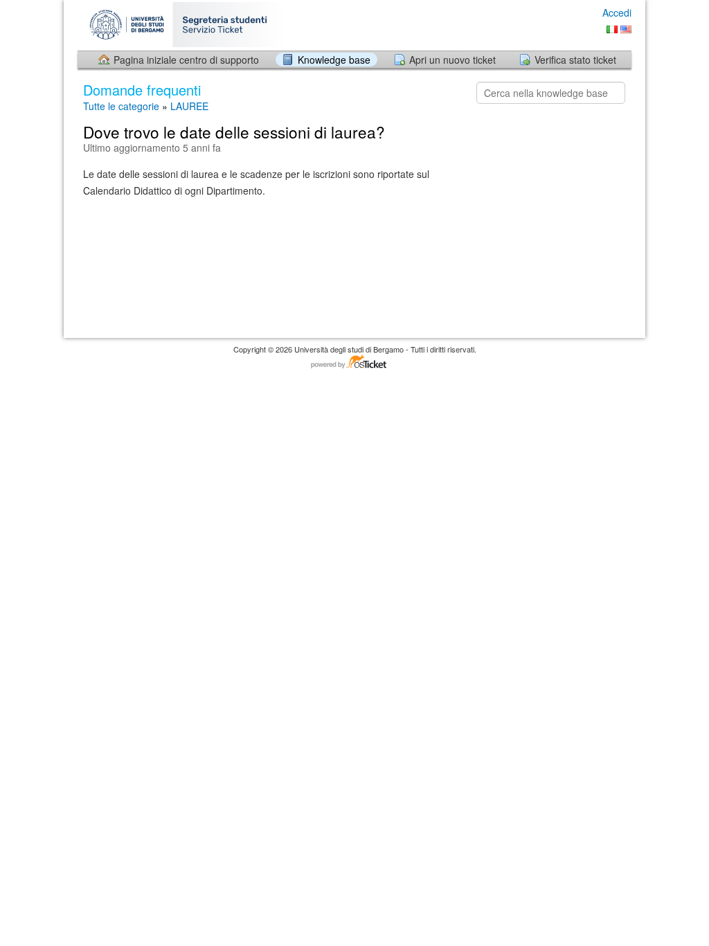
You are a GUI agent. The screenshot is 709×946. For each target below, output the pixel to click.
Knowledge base (334, 59)
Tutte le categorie (121, 106)
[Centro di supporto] (187, 24)
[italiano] (612, 29)
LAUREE (189, 106)
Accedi (616, 12)
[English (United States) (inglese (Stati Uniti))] (625, 29)
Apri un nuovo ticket (452, 59)
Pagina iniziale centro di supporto (186, 59)
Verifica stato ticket (575, 59)
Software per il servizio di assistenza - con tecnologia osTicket (354, 363)
